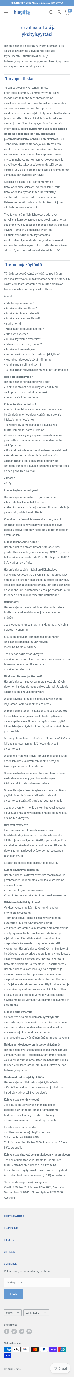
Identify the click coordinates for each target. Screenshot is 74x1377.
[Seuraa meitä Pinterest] (21, 1331)
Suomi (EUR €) (33, 1312)
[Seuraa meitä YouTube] (29, 1331)
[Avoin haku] (51, 12)
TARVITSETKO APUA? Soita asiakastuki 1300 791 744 (37, 3)
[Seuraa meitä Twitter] (14, 1331)
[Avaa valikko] (6, 12)
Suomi (9, 1312)
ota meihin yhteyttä (32, 66)
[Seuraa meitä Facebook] (6, 1331)
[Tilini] (59, 12)
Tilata (14, 1294)
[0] (66, 12)
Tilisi (28, 181)
